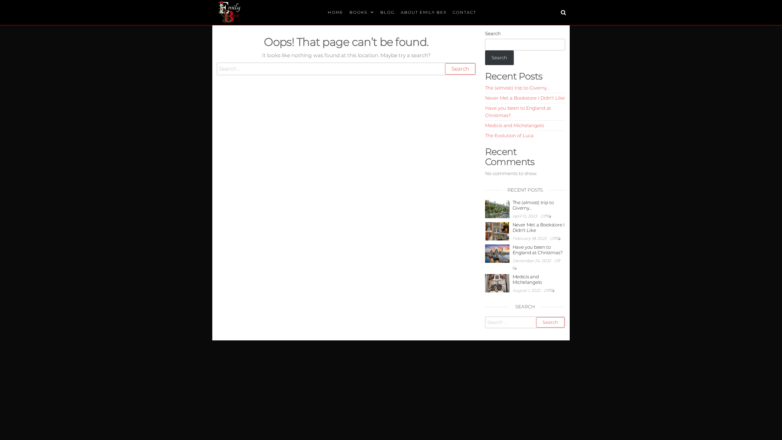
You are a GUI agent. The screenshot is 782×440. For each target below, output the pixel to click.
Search (493, 33)
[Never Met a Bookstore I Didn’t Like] (497, 231)
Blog (387, 12)
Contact (464, 12)
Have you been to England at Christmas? (538, 249)
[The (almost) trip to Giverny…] (497, 208)
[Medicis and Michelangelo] (497, 283)
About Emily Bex (424, 12)
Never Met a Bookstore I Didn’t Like (525, 98)
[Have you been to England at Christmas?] (497, 253)
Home (335, 12)
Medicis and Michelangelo (514, 125)
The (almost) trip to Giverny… (517, 88)
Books (358, 12)
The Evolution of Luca (509, 135)
